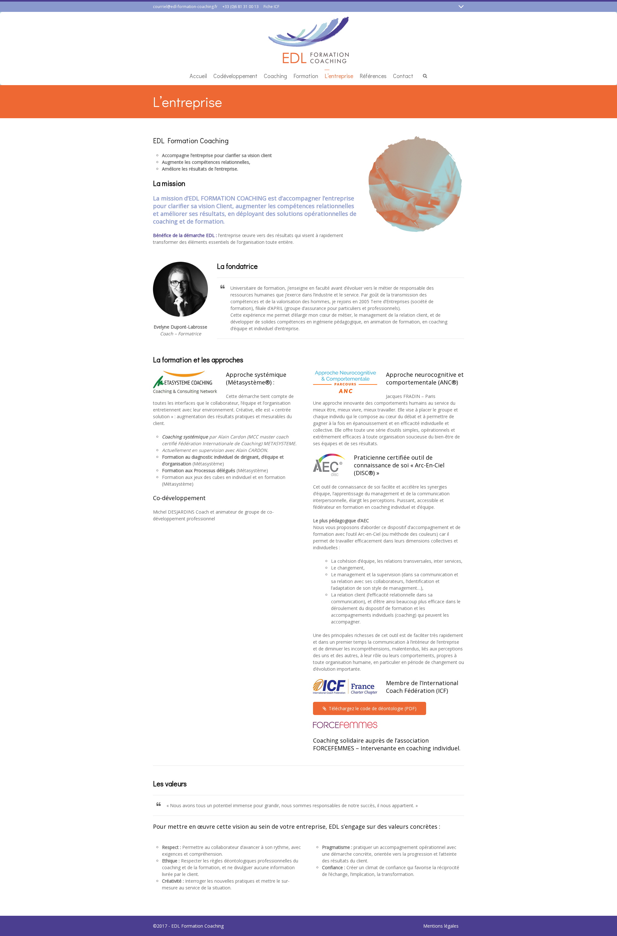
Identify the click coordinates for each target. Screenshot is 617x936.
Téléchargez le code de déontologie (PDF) (372, 708)
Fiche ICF (271, 6)
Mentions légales (441, 926)
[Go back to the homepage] (308, 40)
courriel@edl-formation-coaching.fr (185, 6)
